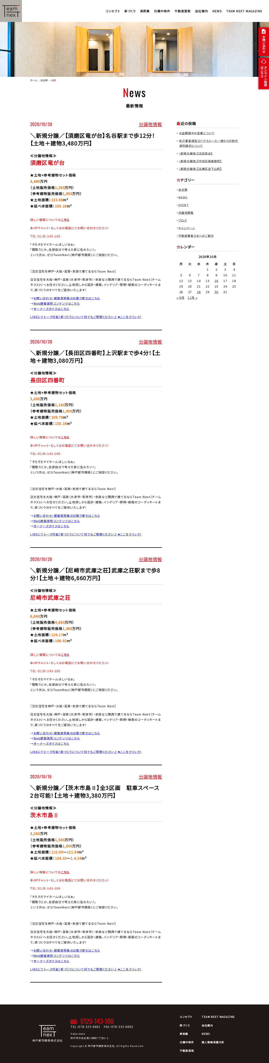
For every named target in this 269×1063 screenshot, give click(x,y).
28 (199, 292)
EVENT (183, 205)
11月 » (192, 297)
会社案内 (201, 11)
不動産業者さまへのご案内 (196, 236)
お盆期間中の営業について (196, 133)
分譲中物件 (162, 11)
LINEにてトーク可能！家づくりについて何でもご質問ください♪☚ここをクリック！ (86, 317)
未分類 (183, 189)
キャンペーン (186, 228)
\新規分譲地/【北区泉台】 (196, 153)
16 (216, 281)
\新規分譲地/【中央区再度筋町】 (200, 161)
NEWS (217, 11)
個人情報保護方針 (213, 1042)
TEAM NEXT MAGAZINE (244, 11)
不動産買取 (183, 11)
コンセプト (113, 11)
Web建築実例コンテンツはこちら (56, 303)
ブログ (182, 220)
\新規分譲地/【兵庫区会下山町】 (200, 169)
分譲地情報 (150, 124)
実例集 (145, 11)
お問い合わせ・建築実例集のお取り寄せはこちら (66, 298)
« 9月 (180, 297)
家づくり (130, 11)
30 (216, 292)
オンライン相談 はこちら (264, 76)
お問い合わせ (264, 44)
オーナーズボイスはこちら (51, 309)
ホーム (33, 80)
